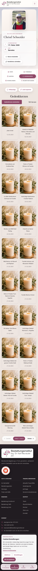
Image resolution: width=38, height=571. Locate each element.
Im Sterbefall (5, 483)
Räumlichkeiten (27, 504)
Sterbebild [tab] (28, 71)
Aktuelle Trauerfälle (29, 483)
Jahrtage (25, 489)
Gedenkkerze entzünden (11, 102)
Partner (25, 507)
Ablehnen (7, 555)
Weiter (30, 438)
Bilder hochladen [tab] (28, 80)
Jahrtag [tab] (11, 76)
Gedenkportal (27, 486)
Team (24, 501)
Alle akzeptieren (9, 559)
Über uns (25, 510)
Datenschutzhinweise (9, 550)
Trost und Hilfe (5, 492)
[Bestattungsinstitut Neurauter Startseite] (11, 3)
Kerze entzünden (13, 56)
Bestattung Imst (6, 507)
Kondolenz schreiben (14, 61)
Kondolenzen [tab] (11, 80)
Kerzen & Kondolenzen (30, 492)
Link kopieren (26, 89)
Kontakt (25, 513)
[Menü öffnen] (35, 4)
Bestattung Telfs (6, 504)
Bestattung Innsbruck (7, 501)
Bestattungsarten (6, 486)
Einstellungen (18, 555)
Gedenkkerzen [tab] (28, 76)
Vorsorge (4, 489)
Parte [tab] (11, 71)
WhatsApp (12, 89)
